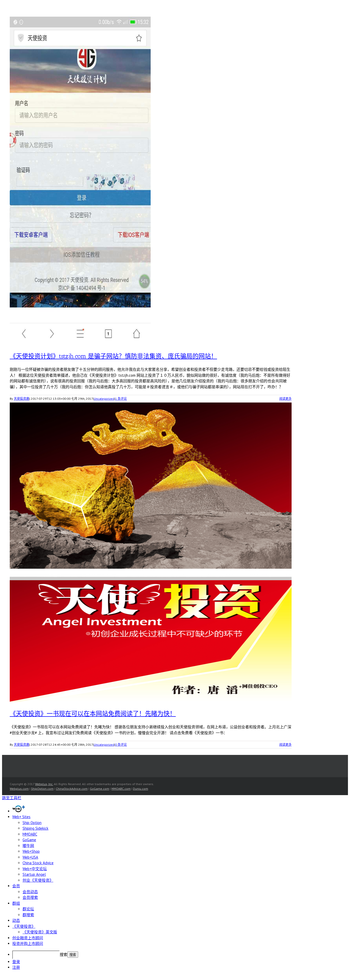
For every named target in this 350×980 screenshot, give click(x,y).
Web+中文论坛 (35, 868)
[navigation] (175, 888)
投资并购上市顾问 (27, 943)
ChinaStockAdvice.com (72, 789)
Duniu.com (140, 789)
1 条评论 (121, 399)
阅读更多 (285, 399)
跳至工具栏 (11, 797)
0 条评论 (121, 744)
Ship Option (32, 822)
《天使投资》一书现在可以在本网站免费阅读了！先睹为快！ (93, 713)
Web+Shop (31, 851)
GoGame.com (99, 789)
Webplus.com (19, 789)
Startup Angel (34, 874)
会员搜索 (30, 897)
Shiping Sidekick (35, 828)
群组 (16, 903)
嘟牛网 (28, 845)
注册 (16, 967)
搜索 (63, 954)
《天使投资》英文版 (40, 932)
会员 (16, 885)
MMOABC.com (121, 789)
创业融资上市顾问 (27, 937)
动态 (16, 920)
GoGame (29, 839)
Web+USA (30, 857)
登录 (16, 961)
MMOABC (30, 834)
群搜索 (28, 914)
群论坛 (28, 909)
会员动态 (30, 891)
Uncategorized (104, 399)
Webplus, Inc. (44, 784)
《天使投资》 (23, 926)
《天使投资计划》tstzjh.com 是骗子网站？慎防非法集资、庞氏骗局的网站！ (113, 356)
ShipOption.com (42, 789)
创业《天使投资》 (38, 880)
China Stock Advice (38, 862)
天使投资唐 (21, 399)
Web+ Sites (21, 816)
